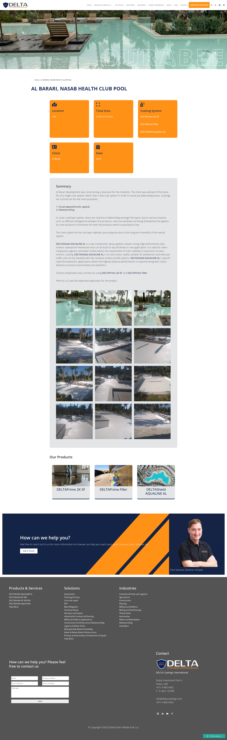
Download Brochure (199, 5)
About (169, 5)
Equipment (141, 5)
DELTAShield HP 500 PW (19, 600)
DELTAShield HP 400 (18, 597)
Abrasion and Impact (73, 613)
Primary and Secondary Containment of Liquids (85, 635)
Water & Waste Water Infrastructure (80, 632)
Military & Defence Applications (78, 619)
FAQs (176, 5)
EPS (66, 603)
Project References (156, 5)
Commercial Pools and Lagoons (133, 594)
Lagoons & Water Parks (74, 626)
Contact (184, 5)
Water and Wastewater (129, 619)
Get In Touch (29, 551)
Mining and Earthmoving (130, 610)
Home (89, 5)
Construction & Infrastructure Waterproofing (84, 622)
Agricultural (124, 597)
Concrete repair (71, 600)
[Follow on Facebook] (172, 714)
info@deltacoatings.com (169, 698)
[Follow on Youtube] (167, 714)
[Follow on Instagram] (158, 714)
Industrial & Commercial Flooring (79, 616)
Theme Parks (125, 613)
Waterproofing (125, 622)
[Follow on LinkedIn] (162, 714)
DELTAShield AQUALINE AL (20, 594)
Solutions (119, 5)
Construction (125, 600)
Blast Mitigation (71, 607)
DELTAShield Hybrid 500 (19, 603)
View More (13, 607)
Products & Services (102, 5)
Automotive (69, 594)
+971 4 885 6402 (165, 702)
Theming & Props (72, 597)
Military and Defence (128, 607)
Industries (130, 5)
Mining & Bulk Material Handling (78, 629)
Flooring (123, 603)
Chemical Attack (71, 610)
